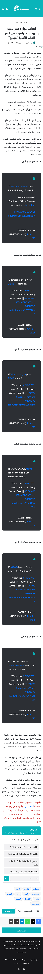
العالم (26, 888)
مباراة (18, 898)
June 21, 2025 (31, 236)
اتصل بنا (16, 963)
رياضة (17, 22)
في (17, 893)
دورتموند (35, 893)
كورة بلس (29, 806)
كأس (36, 898)
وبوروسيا (35, 903)
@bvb (29, 468)
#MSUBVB (28, 211)
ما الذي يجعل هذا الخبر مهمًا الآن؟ (24, 847)
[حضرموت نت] (21, 8)
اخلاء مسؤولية (9, 959)
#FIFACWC (29, 298)
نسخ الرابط (8, 911)
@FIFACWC (28, 290)
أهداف (35, 888)
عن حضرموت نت (33, 959)
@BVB (11, 283)
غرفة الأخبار (29, 42)
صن (25, 893)
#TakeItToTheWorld (25, 302)
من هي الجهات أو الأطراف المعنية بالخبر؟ (23, 862)
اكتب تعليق (21, 930)
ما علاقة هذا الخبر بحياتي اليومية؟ (24, 871)
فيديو (9, 893)
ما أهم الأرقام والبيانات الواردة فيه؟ (23, 853)
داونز (17, 888)
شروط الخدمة (25, 963)
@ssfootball (29, 205)
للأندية (27, 898)
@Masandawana (19, 186)
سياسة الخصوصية (20, 959)
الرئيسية (23, 22)
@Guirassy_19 (18, 374)
